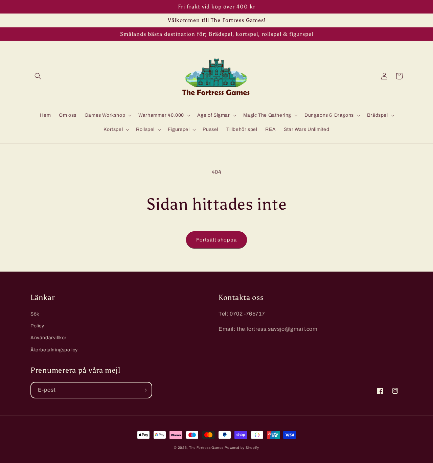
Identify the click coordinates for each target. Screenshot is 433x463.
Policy (37, 325)
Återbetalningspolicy (54, 349)
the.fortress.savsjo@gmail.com (277, 329)
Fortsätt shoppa (216, 239)
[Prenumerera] (144, 390)
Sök (34, 314)
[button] (37, 76)
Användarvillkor (48, 337)
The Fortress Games (206, 447)
